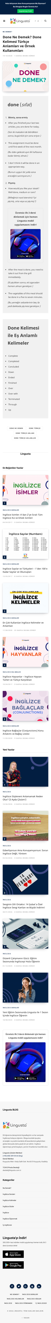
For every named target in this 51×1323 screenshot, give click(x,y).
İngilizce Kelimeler (12, 672)
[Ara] (44, 21)
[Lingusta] (18, 21)
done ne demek (16, 428)
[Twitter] (19, 1286)
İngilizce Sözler (8, 1206)
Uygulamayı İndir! (25, 11)
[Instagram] (25, 1286)
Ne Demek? (7, 32)
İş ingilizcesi (7, 1225)
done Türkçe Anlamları (25, 438)
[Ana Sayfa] (15, 1129)
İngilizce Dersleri (11, 510)
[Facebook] (12, 1286)
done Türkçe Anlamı (25, 433)
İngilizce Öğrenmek (10, 1219)
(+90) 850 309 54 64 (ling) (13, 1156)
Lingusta (25, 453)
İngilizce (7, 792)
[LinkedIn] (39, 1286)
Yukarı (26, 1318)
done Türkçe (34, 428)
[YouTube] (32, 1286)
